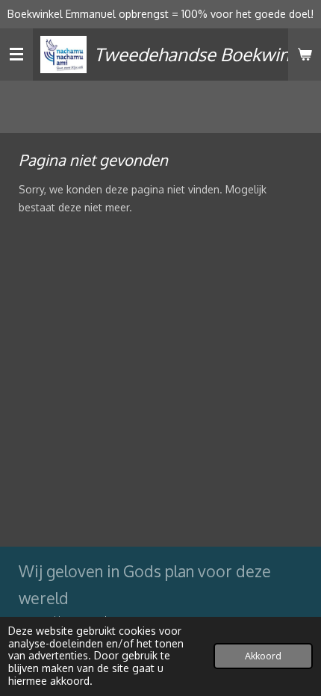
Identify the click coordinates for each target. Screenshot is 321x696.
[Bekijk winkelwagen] (304, 54)
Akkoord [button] (263, 656)
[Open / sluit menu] (16, 54)
